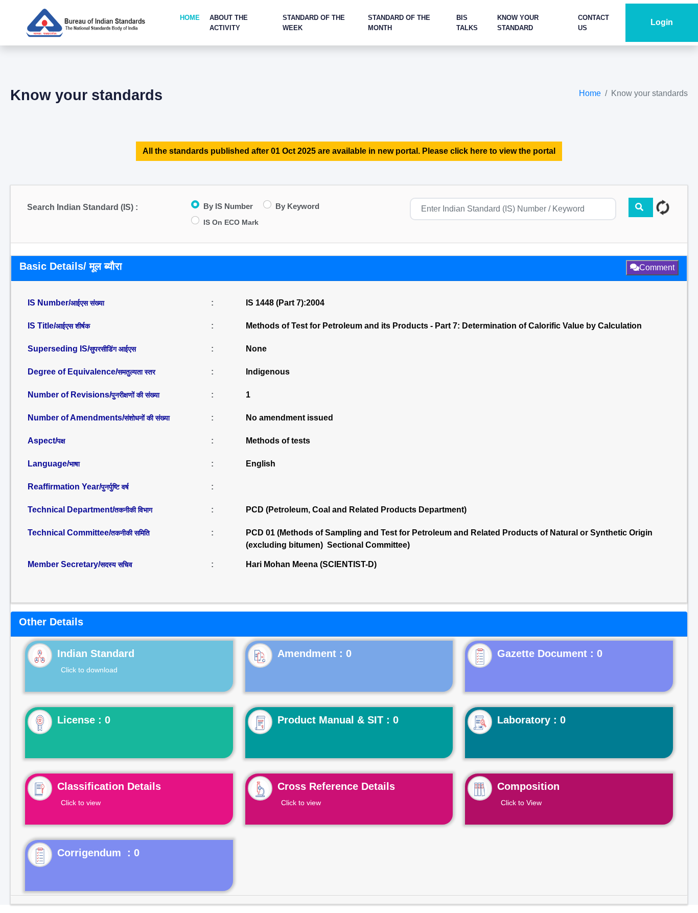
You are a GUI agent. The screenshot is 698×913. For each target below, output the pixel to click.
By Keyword (297, 206)
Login (661, 22)
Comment (656, 267)
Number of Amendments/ (99, 417)
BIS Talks (467, 23)
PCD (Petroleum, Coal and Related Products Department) (356, 509)
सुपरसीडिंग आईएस (112, 349)
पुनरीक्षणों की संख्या (135, 395)
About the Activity (229, 23)
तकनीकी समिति (130, 533)
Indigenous (268, 371)
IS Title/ (59, 325)
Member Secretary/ (80, 564)
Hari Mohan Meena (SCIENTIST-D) (311, 564)
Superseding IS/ (82, 348)
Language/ (54, 463)
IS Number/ (66, 302)
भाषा (74, 464)
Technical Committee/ (89, 532)
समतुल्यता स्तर (136, 372)
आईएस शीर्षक (73, 326)
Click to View (521, 803)
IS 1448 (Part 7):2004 (285, 302)
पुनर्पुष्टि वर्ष (115, 487)
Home (190, 17)
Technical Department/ (90, 509)
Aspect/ (46, 440)
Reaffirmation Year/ (78, 486)
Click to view (81, 803)
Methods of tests (278, 440)
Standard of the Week (314, 23)
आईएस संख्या (87, 303)
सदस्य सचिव (116, 564)
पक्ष (61, 441)
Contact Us (593, 23)
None (256, 348)
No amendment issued (289, 417)
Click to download (89, 670)
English (260, 463)
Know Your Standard (518, 23)
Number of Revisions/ (93, 394)
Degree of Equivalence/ (91, 371)
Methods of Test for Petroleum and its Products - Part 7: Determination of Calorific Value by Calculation (444, 325)
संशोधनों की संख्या (147, 418)
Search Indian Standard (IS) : (82, 207)
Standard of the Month (399, 23)
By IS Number (228, 206)
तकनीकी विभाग (133, 510)
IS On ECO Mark (231, 222)
